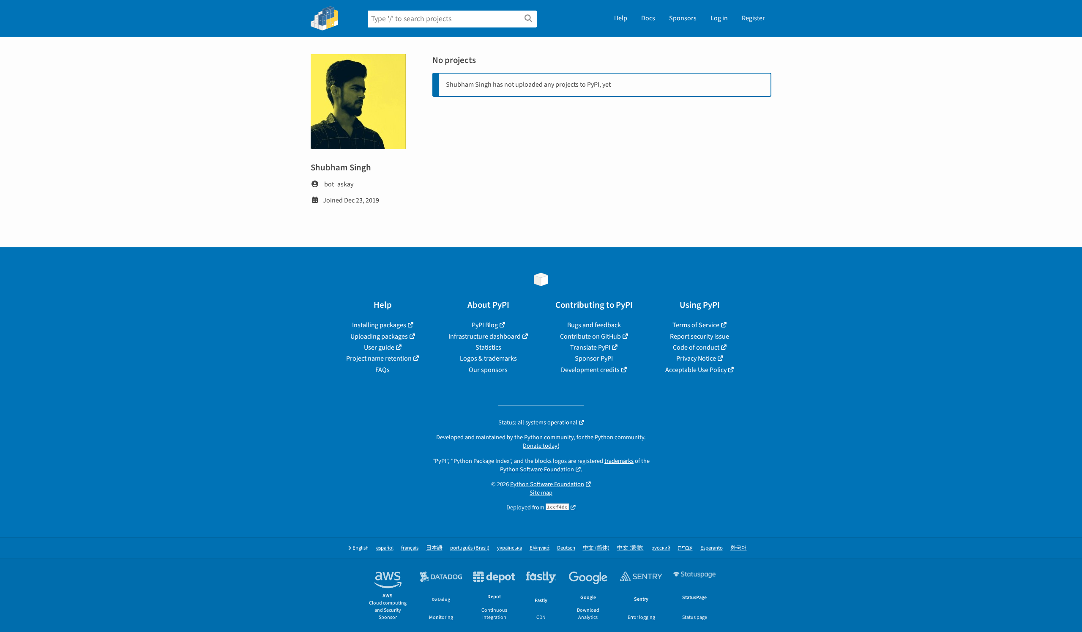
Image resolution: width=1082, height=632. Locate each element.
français (409, 548)
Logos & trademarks (488, 358)
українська (509, 548)
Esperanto (711, 548)
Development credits (590, 370)
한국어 (738, 548)
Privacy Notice (696, 358)
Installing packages (379, 325)
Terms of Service (695, 325)
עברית (685, 548)
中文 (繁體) (630, 548)
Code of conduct (696, 347)
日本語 (434, 548)
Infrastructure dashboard (484, 336)
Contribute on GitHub (590, 336)
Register (753, 18)
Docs (648, 18)
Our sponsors (488, 370)
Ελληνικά (539, 548)
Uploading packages (379, 336)
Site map (541, 492)
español (384, 548)
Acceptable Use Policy (696, 370)
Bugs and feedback (594, 325)
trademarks (619, 461)
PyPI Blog (485, 325)
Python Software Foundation (537, 469)
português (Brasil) (469, 548)
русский (660, 548)
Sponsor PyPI (594, 358)
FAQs (382, 370)
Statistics (488, 347)
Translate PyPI (590, 347)
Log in (719, 18)
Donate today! (541, 445)
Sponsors (683, 18)
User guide (379, 347)
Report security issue (699, 336)
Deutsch (566, 548)
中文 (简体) (596, 548)
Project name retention (379, 358)
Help (620, 18)
